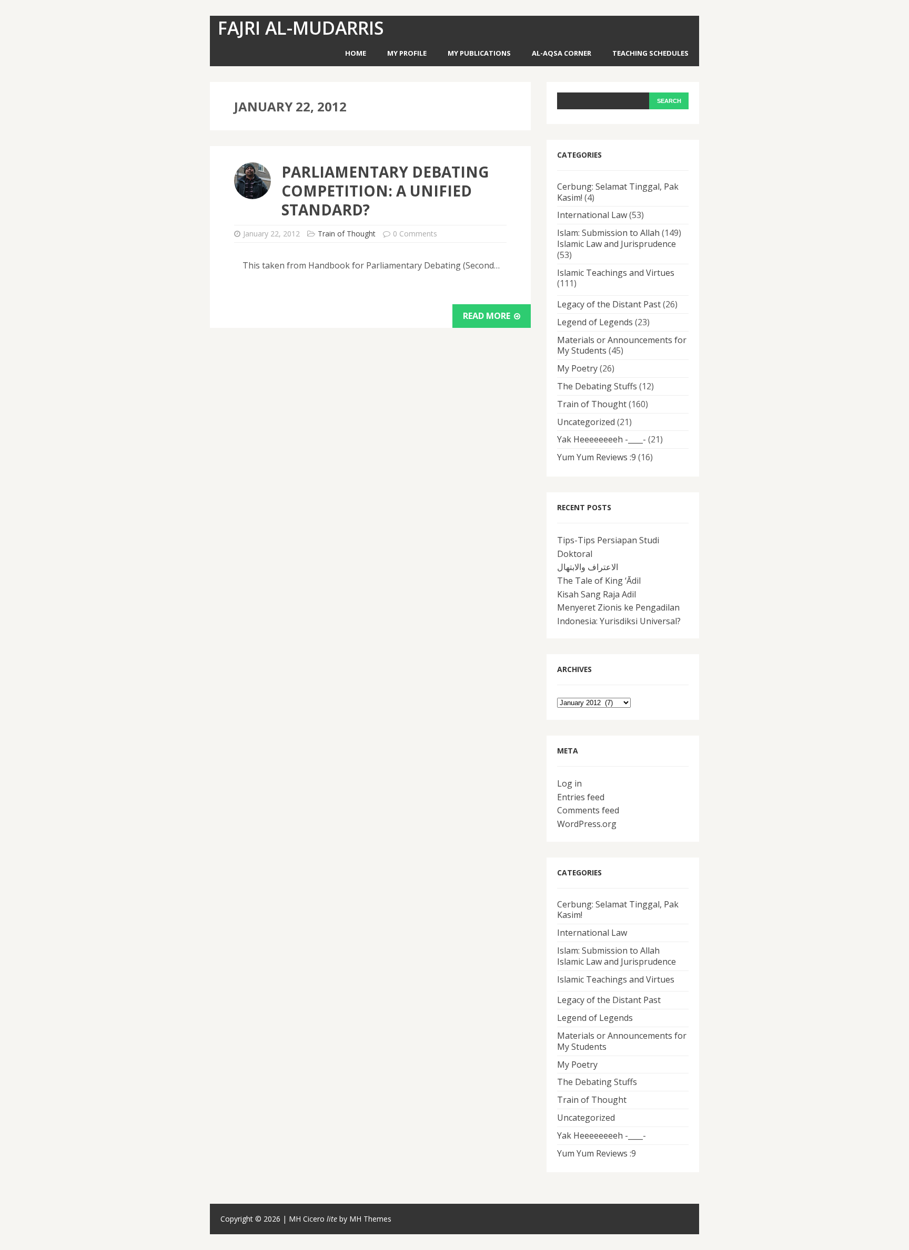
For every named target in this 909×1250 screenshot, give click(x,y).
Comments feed (588, 810)
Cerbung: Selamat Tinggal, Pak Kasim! (618, 192)
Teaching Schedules (650, 53)
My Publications (479, 53)
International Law (592, 215)
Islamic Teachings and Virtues (615, 272)
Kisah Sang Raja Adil (596, 594)
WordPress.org (587, 824)
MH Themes (370, 1219)
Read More (487, 316)
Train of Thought (347, 234)
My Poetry (577, 368)
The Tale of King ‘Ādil (599, 580)
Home (355, 53)
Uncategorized (586, 422)
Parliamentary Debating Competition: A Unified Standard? (385, 191)
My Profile (407, 53)
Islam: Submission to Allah (608, 233)
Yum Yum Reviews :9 (596, 457)
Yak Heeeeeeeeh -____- (601, 439)
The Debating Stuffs (597, 386)
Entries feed (580, 797)
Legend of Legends (595, 322)
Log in (569, 783)
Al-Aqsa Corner (561, 53)
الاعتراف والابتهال (587, 567)
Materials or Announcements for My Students (621, 345)
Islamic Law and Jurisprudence (616, 244)
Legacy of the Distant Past (609, 304)
